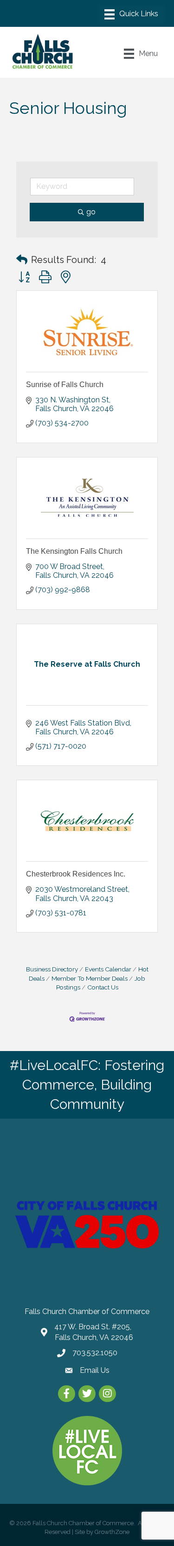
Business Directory (52, 969)
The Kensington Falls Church (74, 551)
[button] (21, 259)
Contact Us (102, 987)
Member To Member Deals (90, 978)
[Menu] (131, 14)
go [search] (91, 211)
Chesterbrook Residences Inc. (75, 874)
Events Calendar (108, 969)
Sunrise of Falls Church (64, 384)
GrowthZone (112, 1531)
